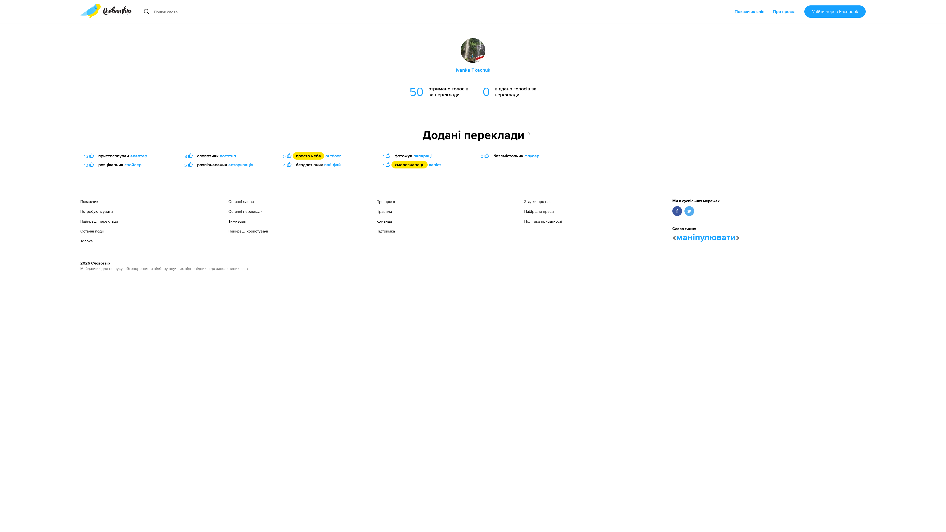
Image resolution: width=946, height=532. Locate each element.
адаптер (138, 155)
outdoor (333, 155)
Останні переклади (245, 211)
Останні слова (241, 201)
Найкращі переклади (99, 221)
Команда (384, 221)
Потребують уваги (96, 211)
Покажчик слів (749, 11)
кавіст (435, 164)
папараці (422, 155)
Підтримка (385, 231)
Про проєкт (784, 11)
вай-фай (332, 164)
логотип (228, 155)
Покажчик (89, 201)
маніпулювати (706, 237)
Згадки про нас (537, 201)
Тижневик (237, 221)
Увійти (835, 11)
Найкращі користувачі (248, 231)
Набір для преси (539, 211)
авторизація (240, 164)
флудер (531, 155)
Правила (384, 211)
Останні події (92, 231)
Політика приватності (543, 221)
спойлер (132, 164)
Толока (86, 241)
